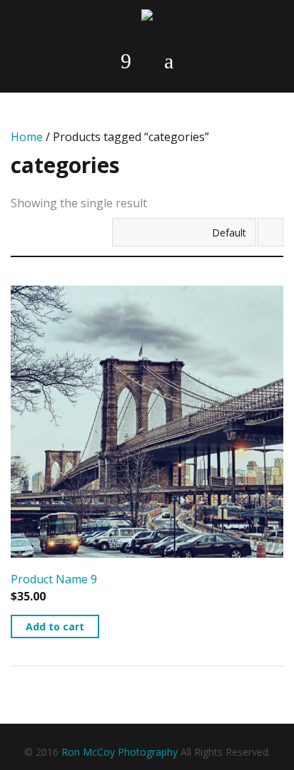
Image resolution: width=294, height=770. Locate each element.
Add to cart (55, 626)
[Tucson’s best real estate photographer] (147, 17)
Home (27, 137)
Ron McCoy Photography (119, 752)
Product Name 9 (54, 579)
